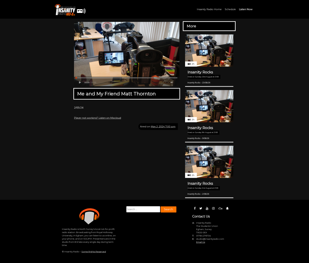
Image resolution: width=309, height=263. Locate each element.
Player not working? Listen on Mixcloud (97, 117)
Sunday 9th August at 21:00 (206, 132)
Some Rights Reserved (93, 251)
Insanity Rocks (200, 72)
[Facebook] (194, 208)
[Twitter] (201, 208)
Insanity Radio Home (209, 9)
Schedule (230, 9)
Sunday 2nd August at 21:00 (206, 188)
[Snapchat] (227, 208)
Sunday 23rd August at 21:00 (207, 77)
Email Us (200, 242)
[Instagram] (213, 208)
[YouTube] (207, 208)
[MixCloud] (220, 208)
